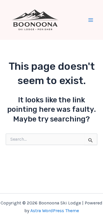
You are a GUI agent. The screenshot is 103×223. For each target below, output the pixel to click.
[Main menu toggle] (91, 20)
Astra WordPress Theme (54, 210)
